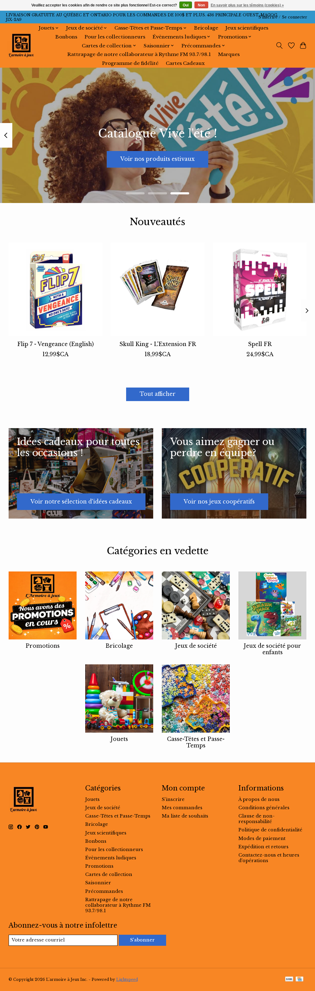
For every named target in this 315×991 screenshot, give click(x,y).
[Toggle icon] (279, 45)
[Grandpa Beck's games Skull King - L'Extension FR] (158, 289)
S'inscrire (173, 799)
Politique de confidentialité (270, 830)
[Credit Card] (299, 979)
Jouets (119, 739)
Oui (186, 5)
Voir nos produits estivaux (157, 159)
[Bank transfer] (289, 979)
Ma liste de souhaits (185, 816)
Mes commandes (182, 807)
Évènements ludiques (110, 858)
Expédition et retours (263, 847)
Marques (229, 54)
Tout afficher (158, 394)
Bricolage (206, 28)
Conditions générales (263, 807)
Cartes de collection (108, 874)
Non (201, 5)
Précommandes (104, 891)
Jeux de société (196, 646)
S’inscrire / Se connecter (282, 17)
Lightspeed (127, 979)
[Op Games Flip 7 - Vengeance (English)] (55, 289)
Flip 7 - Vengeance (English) (55, 344)
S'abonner (142, 940)
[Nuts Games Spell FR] (260, 289)
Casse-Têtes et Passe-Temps (196, 742)
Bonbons (66, 37)
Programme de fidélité (130, 63)
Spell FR (260, 344)
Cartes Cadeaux (185, 63)
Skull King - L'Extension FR (157, 344)
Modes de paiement (261, 838)
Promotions (43, 646)
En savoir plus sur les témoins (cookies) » (247, 5)
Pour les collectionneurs (115, 37)
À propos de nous (259, 799)
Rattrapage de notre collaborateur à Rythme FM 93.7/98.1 (139, 54)
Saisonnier (98, 883)
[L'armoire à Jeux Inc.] (21, 45)
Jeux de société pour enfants (272, 649)
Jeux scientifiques (246, 28)
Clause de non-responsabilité (256, 818)
